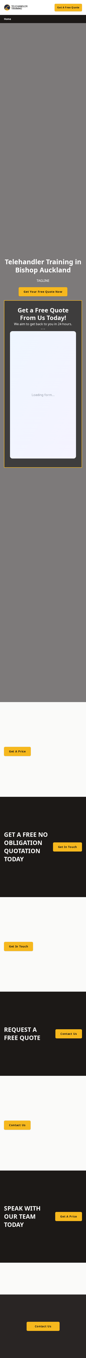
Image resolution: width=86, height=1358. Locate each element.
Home (7, 19)
